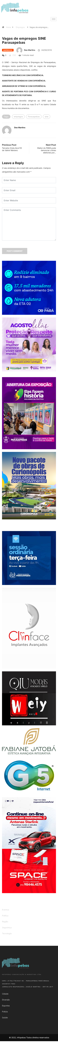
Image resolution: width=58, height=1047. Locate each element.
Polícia (5, 1011)
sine (46, 116)
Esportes (6, 1005)
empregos (18, 116)
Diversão (6, 1000)
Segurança (7, 927)
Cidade (5, 994)
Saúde (5, 1017)
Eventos (5, 910)
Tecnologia (7, 933)
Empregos (20, 27)
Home (8, 27)
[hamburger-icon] (54, 19)
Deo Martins (29, 50)
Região (5, 921)
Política (5, 915)
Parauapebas (34, 116)
